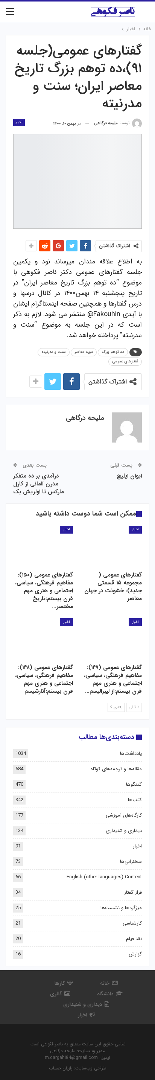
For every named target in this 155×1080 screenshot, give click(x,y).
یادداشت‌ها (131, 754)
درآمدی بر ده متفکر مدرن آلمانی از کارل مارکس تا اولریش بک (38, 484)
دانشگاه (105, 994)
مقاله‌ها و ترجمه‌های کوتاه (116, 769)
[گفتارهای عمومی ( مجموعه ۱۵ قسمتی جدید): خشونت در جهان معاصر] (112, 546)
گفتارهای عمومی (125, 361)
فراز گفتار (133, 892)
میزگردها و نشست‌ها (121, 908)
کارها (60, 983)
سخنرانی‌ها (131, 862)
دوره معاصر (83, 352)
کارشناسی (132, 923)
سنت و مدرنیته (53, 352)
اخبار (19, 122)
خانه (104, 983)
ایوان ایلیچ (129, 476)
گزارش (135, 954)
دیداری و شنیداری (124, 831)
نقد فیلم (134, 939)
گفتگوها (134, 784)
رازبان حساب (61, 1068)
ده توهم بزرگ (113, 352)
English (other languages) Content (104, 877)
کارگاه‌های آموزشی (124, 815)
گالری (56, 994)
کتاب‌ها (135, 800)
